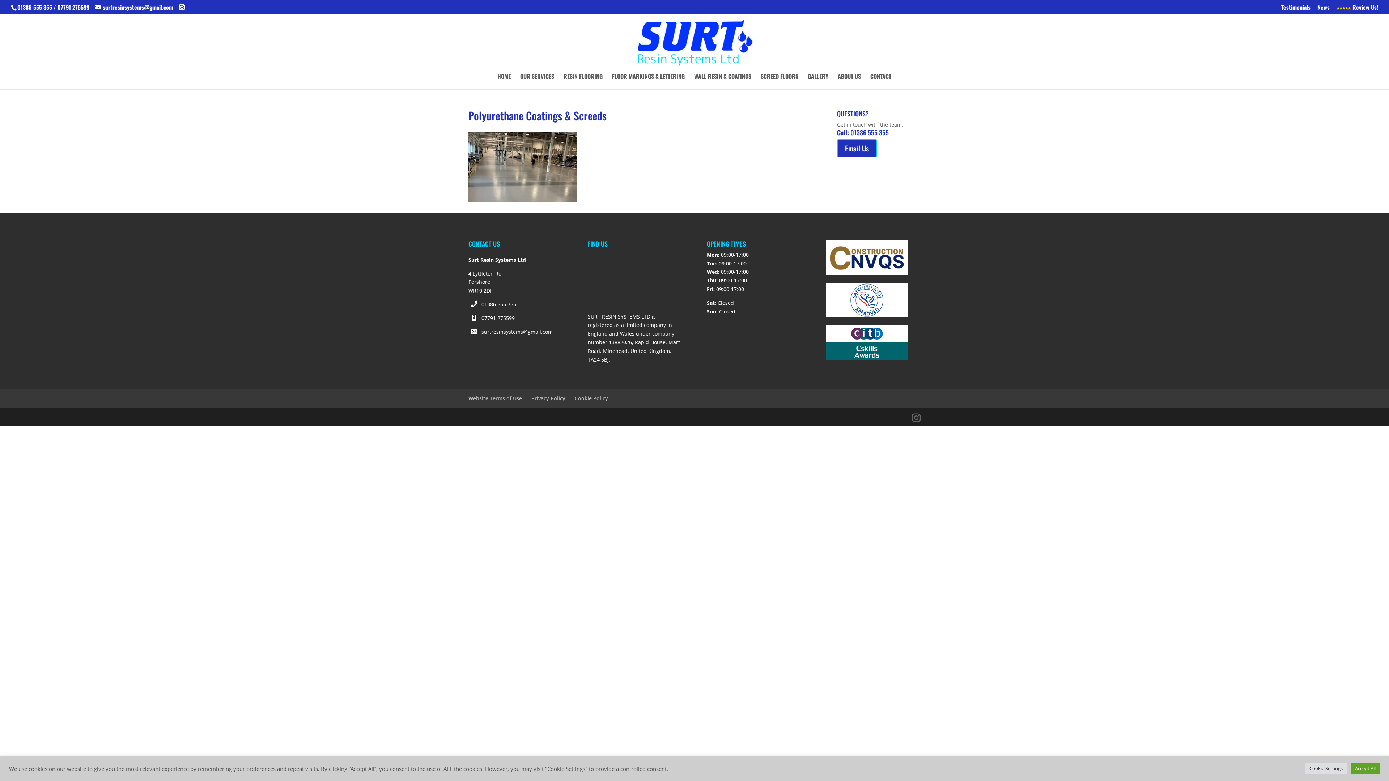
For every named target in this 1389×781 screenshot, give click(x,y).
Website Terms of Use (495, 398)
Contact (880, 77)
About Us (849, 77)
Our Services (537, 77)
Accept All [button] (1365, 768)
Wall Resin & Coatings (722, 77)
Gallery (818, 77)
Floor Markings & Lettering (648, 77)
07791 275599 (498, 318)
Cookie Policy (591, 398)
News (1323, 8)
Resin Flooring (583, 77)
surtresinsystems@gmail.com (517, 331)
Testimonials (1296, 8)
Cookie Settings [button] (1326, 768)
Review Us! (1364, 8)
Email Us (857, 148)
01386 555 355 (498, 304)
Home (504, 77)
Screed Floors (779, 77)
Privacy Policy (548, 398)
